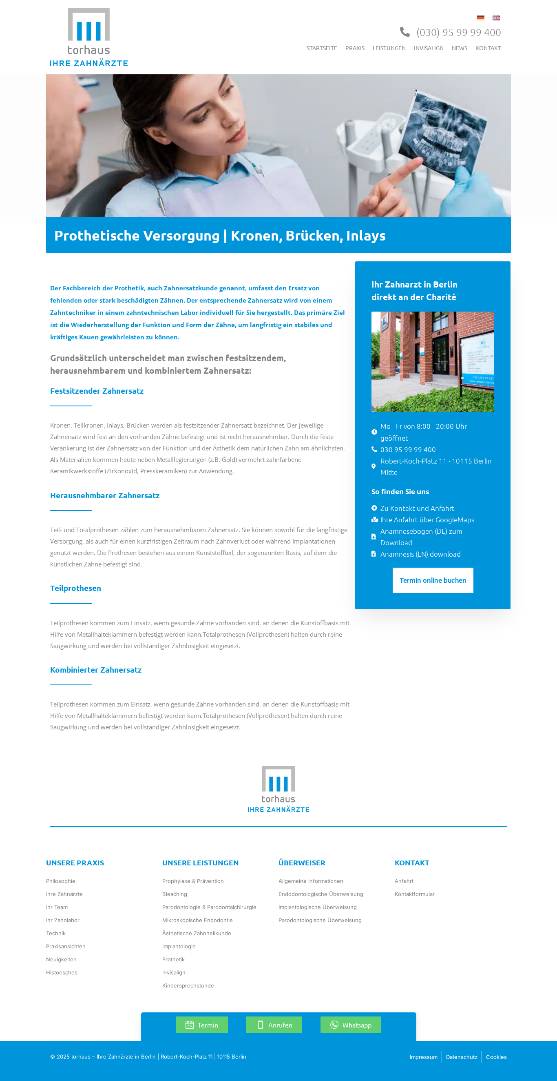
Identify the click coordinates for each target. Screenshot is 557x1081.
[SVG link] (89, 37)
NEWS (459, 47)
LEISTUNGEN (389, 47)
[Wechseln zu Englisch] (496, 17)
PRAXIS (355, 47)
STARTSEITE (322, 47)
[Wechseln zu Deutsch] (480, 17)
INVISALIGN (429, 47)
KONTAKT (488, 47)
